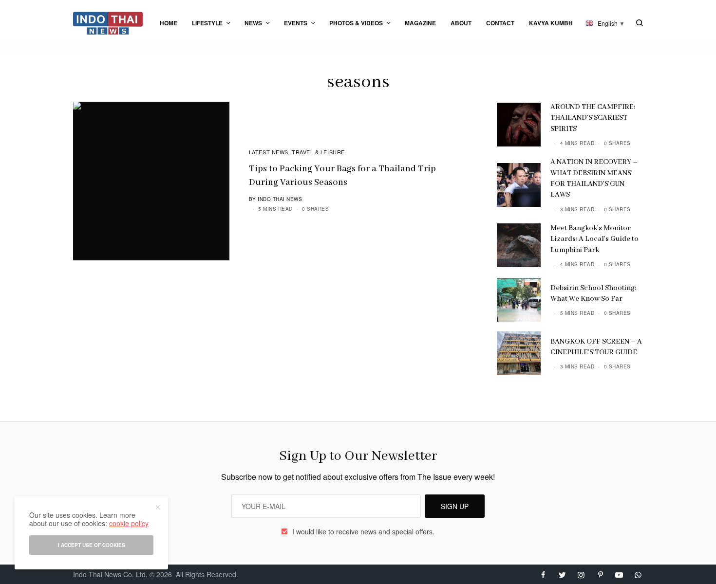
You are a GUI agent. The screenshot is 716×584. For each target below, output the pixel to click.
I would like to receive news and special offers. (363, 531)
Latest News (268, 152)
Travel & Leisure (318, 152)
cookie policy (129, 523)
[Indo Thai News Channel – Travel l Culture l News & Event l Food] (108, 23)
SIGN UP (455, 506)
